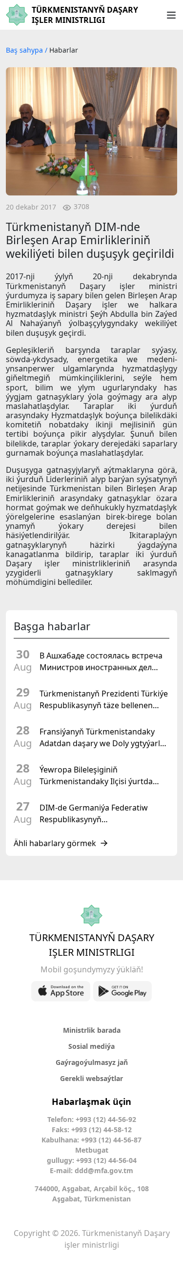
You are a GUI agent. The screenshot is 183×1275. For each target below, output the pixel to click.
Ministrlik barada (92, 1030)
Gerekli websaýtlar (91, 1078)
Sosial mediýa (91, 1046)
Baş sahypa (25, 50)
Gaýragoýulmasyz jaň (92, 1062)
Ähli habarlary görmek (55, 843)
